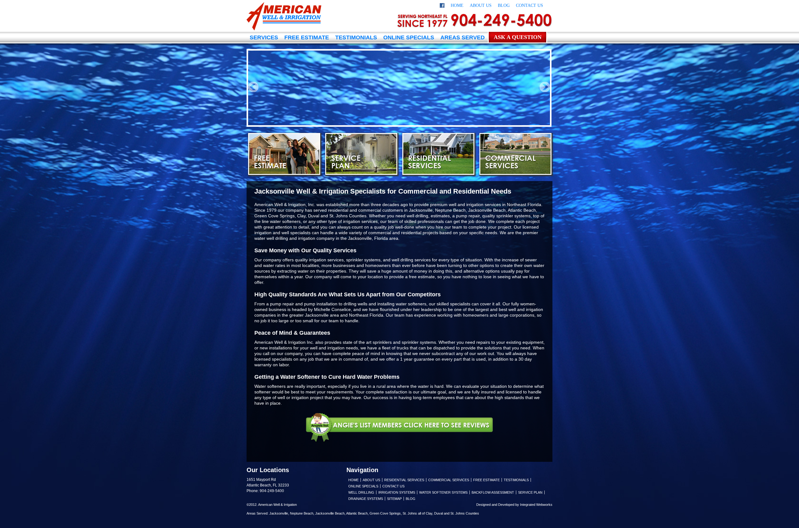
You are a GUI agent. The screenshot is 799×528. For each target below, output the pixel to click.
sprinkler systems (419, 342)
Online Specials (408, 37)
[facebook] (442, 6)
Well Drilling (361, 492)
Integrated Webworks (536, 504)
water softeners (285, 221)
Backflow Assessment (493, 492)
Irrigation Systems (396, 492)
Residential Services (438, 154)
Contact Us (529, 5)
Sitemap (394, 499)
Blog (504, 5)
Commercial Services (515, 154)
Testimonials (356, 37)
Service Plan (361, 154)
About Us (481, 5)
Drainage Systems (365, 499)
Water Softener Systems (443, 492)
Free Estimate (306, 37)
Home (457, 5)
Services (264, 37)
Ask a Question (518, 37)
